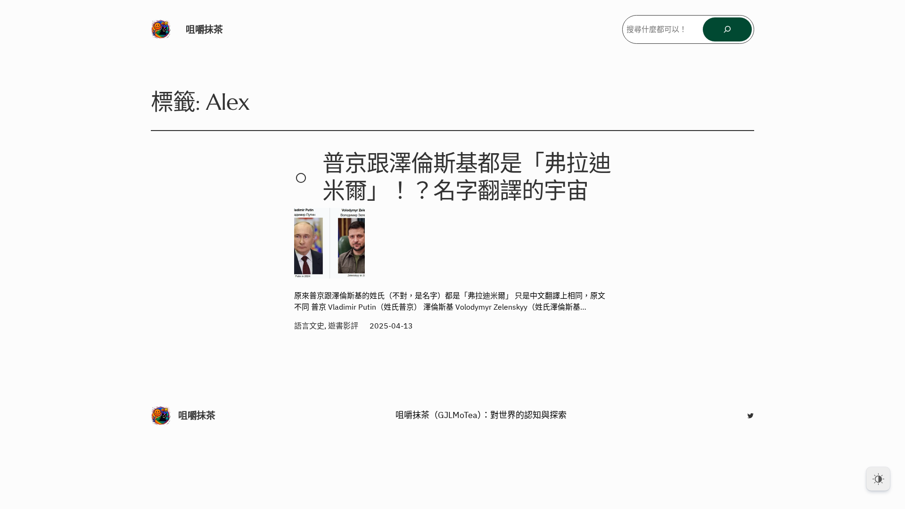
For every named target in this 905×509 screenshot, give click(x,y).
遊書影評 (343, 325)
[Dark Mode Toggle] (878, 479)
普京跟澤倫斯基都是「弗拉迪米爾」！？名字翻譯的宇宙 (466, 177)
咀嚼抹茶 (204, 29)
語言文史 (309, 325)
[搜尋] (727, 29)
